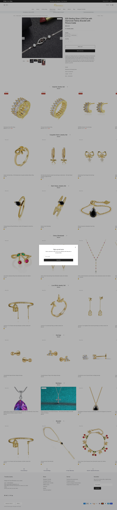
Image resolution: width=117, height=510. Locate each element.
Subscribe (58, 260)
